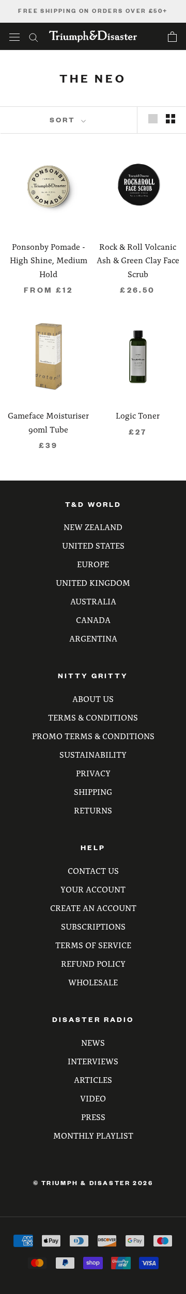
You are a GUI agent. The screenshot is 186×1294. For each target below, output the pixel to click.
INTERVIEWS (93, 1061)
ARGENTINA (93, 638)
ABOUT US (93, 698)
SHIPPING (93, 791)
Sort (64, 119)
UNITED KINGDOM (93, 582)
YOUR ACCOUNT (93, 889)
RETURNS (93, 810)
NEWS (93, 1042)
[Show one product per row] (153, 118)
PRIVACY (93, 773)
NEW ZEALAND (93, 526)
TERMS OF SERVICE (93, 944)
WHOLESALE (93, 982)
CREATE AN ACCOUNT (93, 907)
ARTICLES (93, 1079)
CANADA (93, 619)
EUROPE (93, 563)
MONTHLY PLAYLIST (93, 1135)
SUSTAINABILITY (93, 754)
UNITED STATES (93, 545)
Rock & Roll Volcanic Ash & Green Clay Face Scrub (138, 260)
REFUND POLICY (93, 963)
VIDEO (93, 1098)
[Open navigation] (14, 36)
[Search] (33, 36)
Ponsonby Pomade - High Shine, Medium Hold (48, 260)
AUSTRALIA (93, 601)
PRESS (93, 1116)
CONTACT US (93, 870)
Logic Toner (138, 415)
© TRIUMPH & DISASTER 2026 (93, 1183)
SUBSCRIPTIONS (93, 926)
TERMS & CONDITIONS (93, 717)
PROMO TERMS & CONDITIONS (93, 735)
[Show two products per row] (170, 118)
